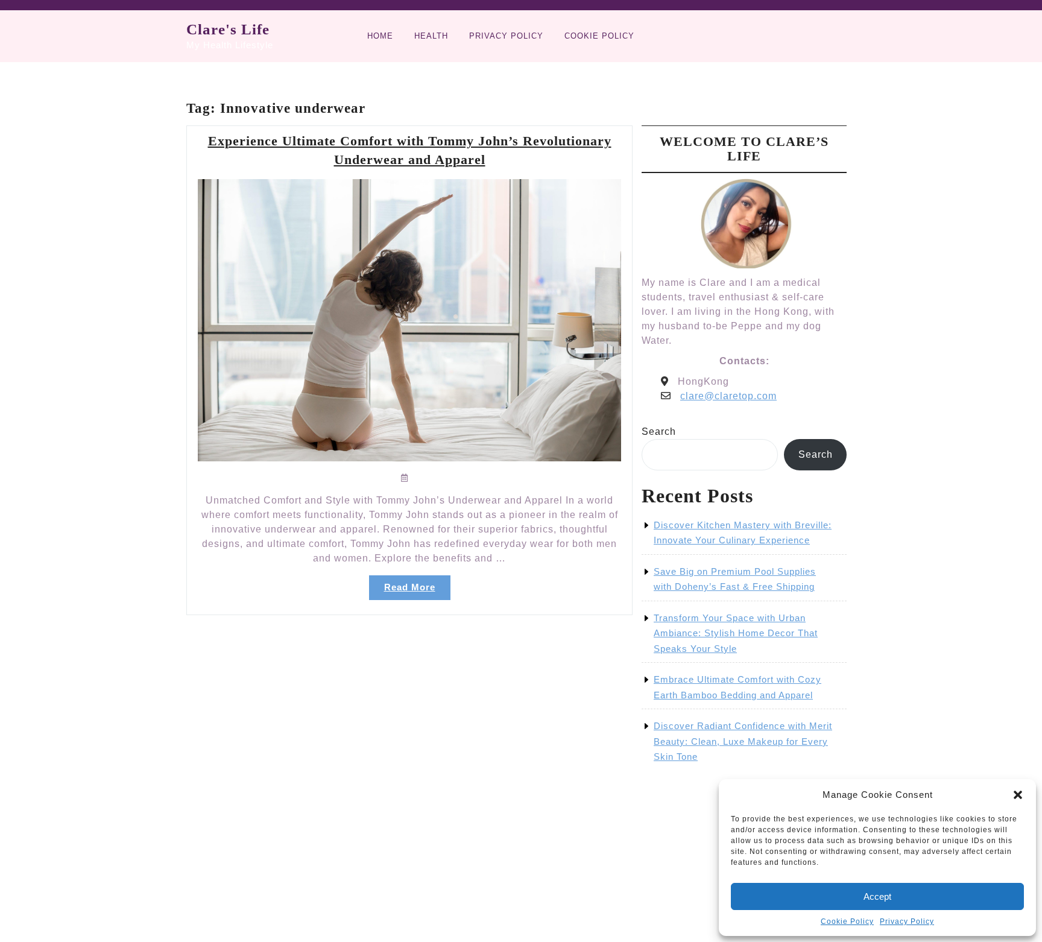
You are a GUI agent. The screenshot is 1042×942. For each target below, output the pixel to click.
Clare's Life (228, 29)
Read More (417, 590)
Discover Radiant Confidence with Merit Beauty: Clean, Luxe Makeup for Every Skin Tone (743, 741)
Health (431, 35)
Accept (877, 896)
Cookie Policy (847, 921)
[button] (1018, 795)
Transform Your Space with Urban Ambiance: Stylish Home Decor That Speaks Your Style (736, 633)
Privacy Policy (907, 921)
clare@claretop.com (728, 396)
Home (380, 35)
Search (659, 431)
